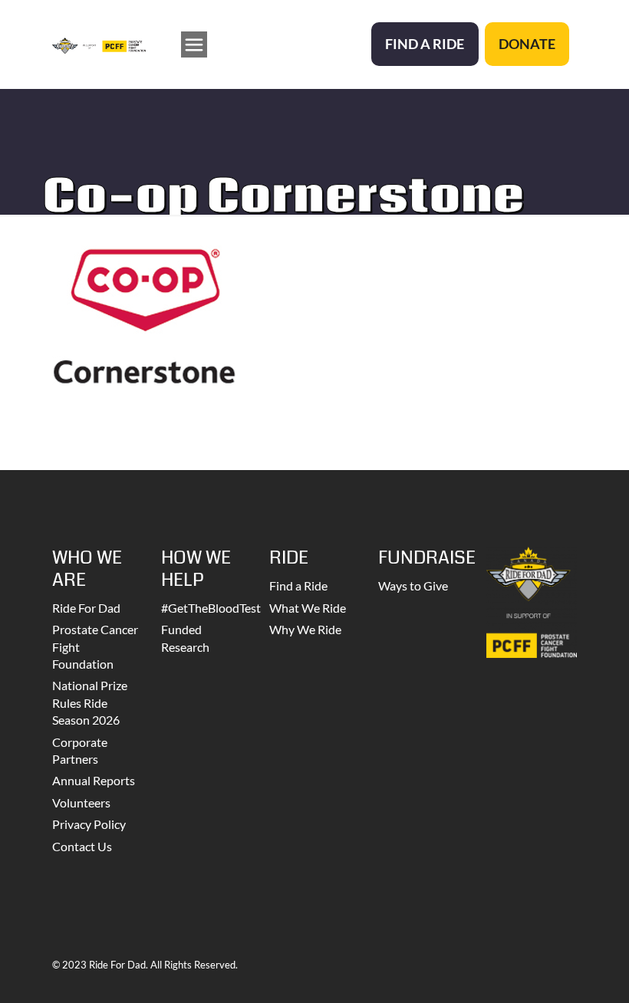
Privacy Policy (89, 824)
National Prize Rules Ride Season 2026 (89, 702)
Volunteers (81, 802)
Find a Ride (298, 585)
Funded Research (185, 637)
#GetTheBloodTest (206, 607)
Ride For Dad (86, 607)
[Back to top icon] (555, 971)
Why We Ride (305, 629)
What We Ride (307, 607)
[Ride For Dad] (99, 44)
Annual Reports (93, 780)
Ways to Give (413, 585)
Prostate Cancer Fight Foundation (95, 646)
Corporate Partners (79, 750)
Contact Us (82, 846)
